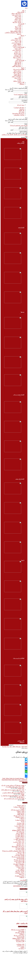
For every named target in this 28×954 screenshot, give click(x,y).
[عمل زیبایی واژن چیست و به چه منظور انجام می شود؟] (12, 179)
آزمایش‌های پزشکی (16, 13)
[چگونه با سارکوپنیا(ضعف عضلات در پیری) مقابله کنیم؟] (12, 198)
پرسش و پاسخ (17, 70)
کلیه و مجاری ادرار (16, 42)
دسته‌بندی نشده (20, 837)
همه (20, 144)
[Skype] (14, 774)
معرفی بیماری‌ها (17, 22)
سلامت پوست (17, 54)
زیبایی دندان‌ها (17, 53)
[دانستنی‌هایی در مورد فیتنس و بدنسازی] (12, 469)
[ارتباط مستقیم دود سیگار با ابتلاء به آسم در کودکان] (12, 572)
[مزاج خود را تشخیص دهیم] (12, 552)
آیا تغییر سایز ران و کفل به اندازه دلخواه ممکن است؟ (11, 308)
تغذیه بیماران (18, 28)
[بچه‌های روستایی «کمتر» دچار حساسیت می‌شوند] (12, 609)
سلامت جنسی (17, 20)
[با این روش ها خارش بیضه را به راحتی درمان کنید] (23, 896)
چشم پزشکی (17, 16)
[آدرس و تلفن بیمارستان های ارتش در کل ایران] (23, 908)
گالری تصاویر (20, 82)
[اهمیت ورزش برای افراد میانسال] (12, 451)
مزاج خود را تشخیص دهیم (13, 557)
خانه (23, 10)
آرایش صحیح (18, 48)
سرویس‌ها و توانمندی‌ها (18, 113)
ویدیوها (22, 35)
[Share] (14, 776)
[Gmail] (14, 764)
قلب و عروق (18, 41)
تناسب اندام (18, 29)
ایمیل (11, 98)
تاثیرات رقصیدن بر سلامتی (13, 737)
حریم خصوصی (20, 945)
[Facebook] (14, 766)
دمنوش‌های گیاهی (16, 66)
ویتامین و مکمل (17, 81)
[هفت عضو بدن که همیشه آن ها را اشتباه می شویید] (12, 412)
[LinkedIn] (14, 769)
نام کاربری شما (9, 89)
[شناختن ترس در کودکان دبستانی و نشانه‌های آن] (12, 385)
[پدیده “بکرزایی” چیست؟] (12, 591)
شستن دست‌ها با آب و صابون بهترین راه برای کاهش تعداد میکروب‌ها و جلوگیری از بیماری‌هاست (12, 787)
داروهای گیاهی (17, 64)
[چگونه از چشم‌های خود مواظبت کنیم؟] (12, 218)
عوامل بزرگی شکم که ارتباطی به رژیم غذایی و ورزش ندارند (11, 249)
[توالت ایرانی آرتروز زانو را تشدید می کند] (12, 695)
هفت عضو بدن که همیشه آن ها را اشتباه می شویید (11, 417)
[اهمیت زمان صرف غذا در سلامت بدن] (12, 263)
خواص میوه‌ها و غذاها (15, 31)
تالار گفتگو (21, 110)
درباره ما (22, 109)
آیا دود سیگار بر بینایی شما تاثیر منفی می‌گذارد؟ (11, 634)
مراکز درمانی (17, 78)
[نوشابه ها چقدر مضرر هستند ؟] (12, 367)
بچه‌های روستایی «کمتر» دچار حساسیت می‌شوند (12, 615)
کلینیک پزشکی (20, 12)
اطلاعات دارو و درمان (18, 69)
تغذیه (20, 37)
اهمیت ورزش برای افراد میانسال (11, 456)
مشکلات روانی (17, 44)
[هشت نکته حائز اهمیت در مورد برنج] (12, 493)
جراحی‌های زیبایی (16, 50)
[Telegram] (14, 759)
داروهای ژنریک (17, 73)
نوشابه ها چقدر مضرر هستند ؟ (12, 372)
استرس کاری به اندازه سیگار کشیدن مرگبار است (12, 333)
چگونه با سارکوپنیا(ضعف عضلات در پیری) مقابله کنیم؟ (11, 204)
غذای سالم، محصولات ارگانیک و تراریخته (13, 851)
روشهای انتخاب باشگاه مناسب (11, 720)
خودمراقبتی (18, 18)
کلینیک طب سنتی (19, 60)
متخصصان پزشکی (16, 76)
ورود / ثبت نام (20, 105)
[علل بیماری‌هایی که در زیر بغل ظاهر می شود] (12, 432)
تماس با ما (21, 112)
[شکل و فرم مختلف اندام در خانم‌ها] (12, 283)
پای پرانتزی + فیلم (21, 923)
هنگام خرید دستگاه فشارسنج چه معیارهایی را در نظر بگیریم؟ (11, 681)
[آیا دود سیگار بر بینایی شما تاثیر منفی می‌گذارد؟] (12, 629)
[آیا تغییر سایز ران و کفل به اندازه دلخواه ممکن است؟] (12, 302)
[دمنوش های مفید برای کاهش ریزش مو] (12, 513)
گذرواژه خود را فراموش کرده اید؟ (18, 125)
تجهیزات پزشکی (17, 72)
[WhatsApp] (14, 771)
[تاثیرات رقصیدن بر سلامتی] (12, 733)
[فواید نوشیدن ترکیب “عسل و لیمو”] (12, 533)
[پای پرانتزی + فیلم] (23, 920)
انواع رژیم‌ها (18, 26)
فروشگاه (22, 84)
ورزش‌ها (19, 59)
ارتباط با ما (21, 948)
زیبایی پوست (18, 51)
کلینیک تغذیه (21, 23)
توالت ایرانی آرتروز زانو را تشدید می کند (14, 798)
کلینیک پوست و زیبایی (18, 47)
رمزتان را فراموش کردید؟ (20, 94)
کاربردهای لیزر (17, 56)
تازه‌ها (22, 67)
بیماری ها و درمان (16, 15)
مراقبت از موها (17, 57)
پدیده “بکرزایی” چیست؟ (13, 596)
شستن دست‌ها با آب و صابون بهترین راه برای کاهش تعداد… (12, 164)
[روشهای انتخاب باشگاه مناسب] (12, 715)
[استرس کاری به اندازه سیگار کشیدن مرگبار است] (12, 328)
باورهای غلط (18, 63)
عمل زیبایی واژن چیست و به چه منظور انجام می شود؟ (11, 184)
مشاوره (19, 79)
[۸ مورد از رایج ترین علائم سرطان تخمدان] (12, 348)
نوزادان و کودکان (17, 45)
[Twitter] (14, 761)
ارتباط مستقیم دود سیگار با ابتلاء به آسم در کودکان (11, 577)
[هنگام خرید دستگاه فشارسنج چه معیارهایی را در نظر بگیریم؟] (12, 676)
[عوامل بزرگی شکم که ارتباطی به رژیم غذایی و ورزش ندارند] (12, 243)
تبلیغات (22, 947)
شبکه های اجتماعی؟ (19, 107)
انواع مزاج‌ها (18, 62)
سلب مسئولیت (20, 944)
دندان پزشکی (17, 19)
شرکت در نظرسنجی (19, 115)
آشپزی (19, 25)
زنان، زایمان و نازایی (16, 40)
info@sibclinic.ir (17, 886)
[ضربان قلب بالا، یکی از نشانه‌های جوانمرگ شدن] (12, 649)
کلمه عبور (10, 91)
